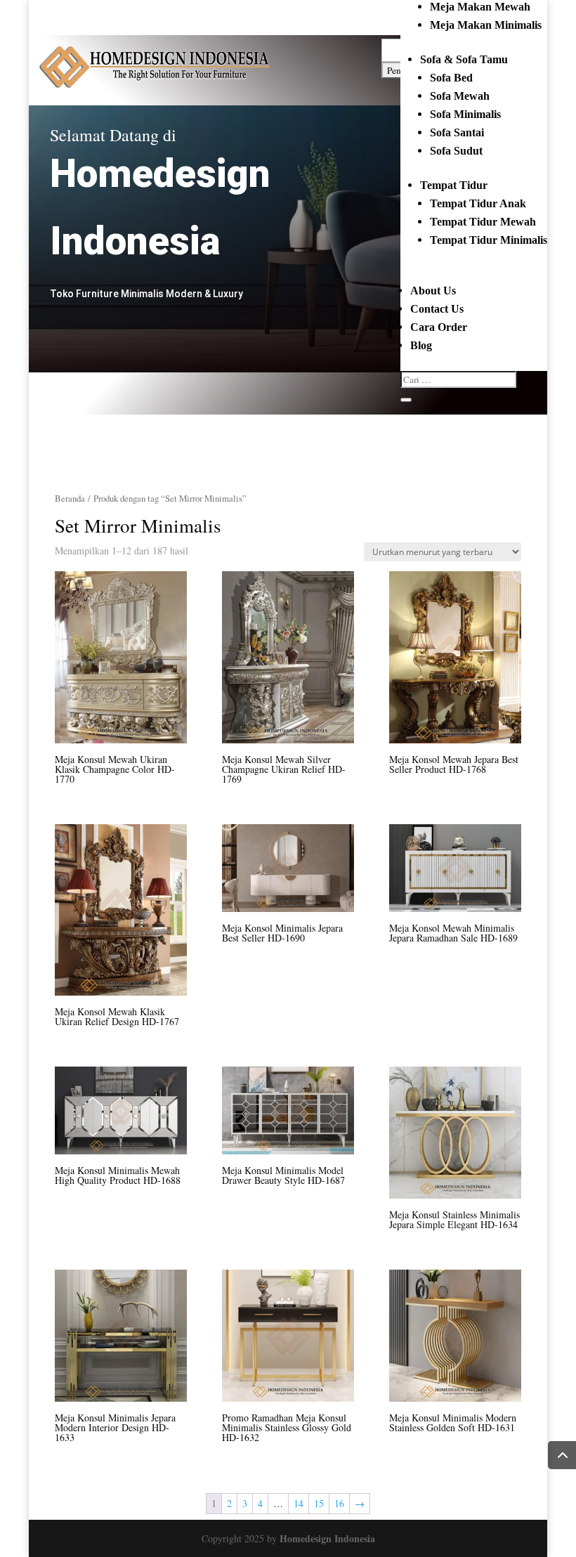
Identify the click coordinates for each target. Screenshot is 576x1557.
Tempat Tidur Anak (478, 203)
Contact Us (437, 309)
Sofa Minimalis (465, 114)
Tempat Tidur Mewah (483, 222)
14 (298, 1503)
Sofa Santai (457, 132)
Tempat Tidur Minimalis (488, 240)
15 (319, 1503)
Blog (421, 345)
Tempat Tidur (453, 185)
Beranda (70, 498)
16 (339, 1503)
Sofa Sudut (456, 151)
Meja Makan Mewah (480, 7)
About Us (433, 291)
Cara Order (438, 327)
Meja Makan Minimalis (486, 25)
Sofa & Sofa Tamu (464, 59)
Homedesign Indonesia (327, 1538)
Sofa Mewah (460, 96)
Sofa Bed (451, 78)
